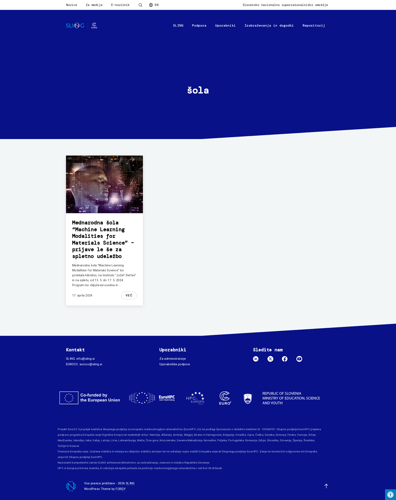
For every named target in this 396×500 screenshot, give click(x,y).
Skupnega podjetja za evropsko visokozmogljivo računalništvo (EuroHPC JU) (152, 429)
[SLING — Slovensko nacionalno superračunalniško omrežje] (81, 25)
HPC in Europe (67, 468)
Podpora (199, 25)
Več (129, 295)
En (156, 5)
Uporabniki (225, 25)
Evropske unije (92, 434)
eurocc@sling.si (91, 364)
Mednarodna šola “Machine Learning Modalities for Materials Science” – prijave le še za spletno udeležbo (103, 239)
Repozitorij (314, 25)
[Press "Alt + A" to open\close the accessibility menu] (390, 494)
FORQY (121, 489)
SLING (178, 25)
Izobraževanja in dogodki (269, 25)
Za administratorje (172, 359)
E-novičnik (120, 5)
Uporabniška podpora (174, 364)
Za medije (94, 5)
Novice (71, 5)
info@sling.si (86, 359)
